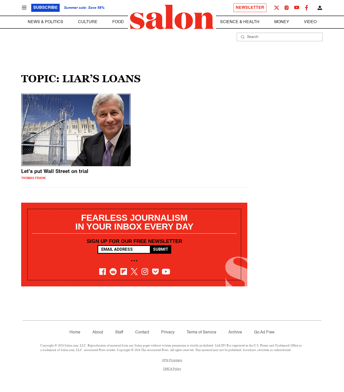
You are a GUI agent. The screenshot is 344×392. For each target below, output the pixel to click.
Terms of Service (201, 332)
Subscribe (45, 8)
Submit (160, 249)
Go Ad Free (264, 332)
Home (75, 332)
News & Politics (45, 22)
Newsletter (250, 8)
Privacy (168, 332)
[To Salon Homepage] (172, 17)
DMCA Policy (172, 369)
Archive (235, 332)
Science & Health (239, 22)
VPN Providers (172, 360)
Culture (87, 22)
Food (118, 22)
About (97, 332)
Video (310, 22)
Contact (142, 332)
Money (281, 22)
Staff (119, 332)
